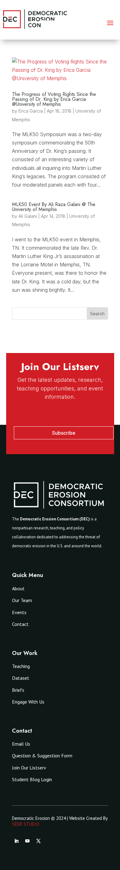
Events (19, 612)
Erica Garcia (30, 111)
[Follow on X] (38, 841)
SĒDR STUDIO (25, 824)
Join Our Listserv (29, 767)
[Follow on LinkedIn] (16, 841)
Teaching (21, 666)
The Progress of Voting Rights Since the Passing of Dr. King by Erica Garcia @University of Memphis (54, 99)
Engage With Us (28, 702)
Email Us (21, 744)
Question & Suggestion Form (42, 755)
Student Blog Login (32, 779)
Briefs (18, 690)
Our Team (22, 600)
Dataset (20, 678)
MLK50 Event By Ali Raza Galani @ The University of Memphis (53, 207)
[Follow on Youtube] (27, 841)
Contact (20, 624)
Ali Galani (27, 216)
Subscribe (63, 433)
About (18, 588)
